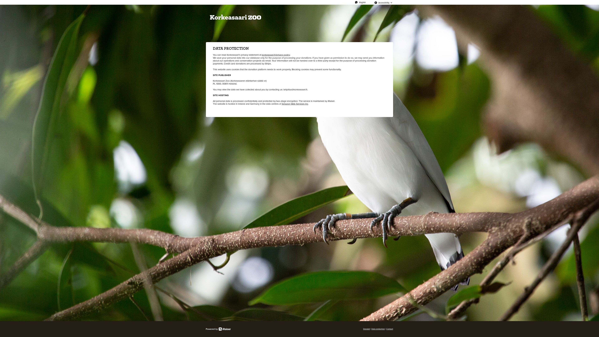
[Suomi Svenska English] (364, 2)
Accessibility (383, 2)
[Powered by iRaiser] (218, 329)
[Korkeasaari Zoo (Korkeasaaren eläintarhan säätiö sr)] (235, 17)
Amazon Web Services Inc (295, 104)
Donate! (366, 328)
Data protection (378, 328)
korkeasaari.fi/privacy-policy (276, 55)
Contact (389, 328)
